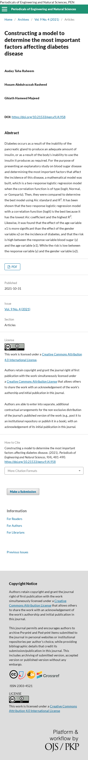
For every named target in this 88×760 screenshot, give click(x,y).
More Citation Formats (22, 471)
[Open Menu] (4, 9)
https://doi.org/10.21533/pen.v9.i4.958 (38, 117)
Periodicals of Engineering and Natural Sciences (43, 9)
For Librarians (16, 532)
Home (8, 19)
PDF (14, 267)
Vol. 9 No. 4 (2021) (47, 19)
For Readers (14, 519)
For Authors (14, 525)
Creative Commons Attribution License (32, 381)
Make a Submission (23, 491)
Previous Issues (17, 552)
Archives (23, 19)
